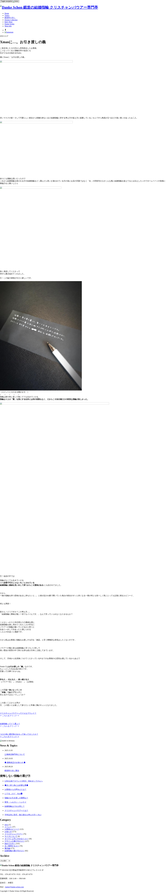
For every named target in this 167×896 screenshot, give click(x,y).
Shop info (8, 26)
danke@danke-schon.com (14, 887)
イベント (8, 827)
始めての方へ (10, 844)
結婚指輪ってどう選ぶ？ (10, 724)
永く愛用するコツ (12, 846)
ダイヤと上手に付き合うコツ (16, 839)
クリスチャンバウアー (14, 834)
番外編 (7, 848)
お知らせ (8, 832)
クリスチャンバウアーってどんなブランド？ (18, 713)
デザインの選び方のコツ (15, 841)
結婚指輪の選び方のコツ (15, 851)
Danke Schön (9, 24)
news (6, 825)
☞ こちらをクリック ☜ (9, 737)
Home (7, 13)
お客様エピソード (12, 829)
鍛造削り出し (10, 18)
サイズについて (11, 836)
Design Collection (11, 20)
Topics (7, 15)
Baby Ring (8, 22)
